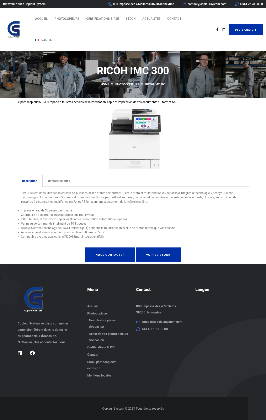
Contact (174, 19)
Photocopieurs (66, 19)
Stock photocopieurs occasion (101, 365)
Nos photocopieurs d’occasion (102, 323)
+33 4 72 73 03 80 (251, 4)
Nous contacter (110, 254)
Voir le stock (158, 254)
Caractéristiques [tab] (59, 181)
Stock (130, 19)
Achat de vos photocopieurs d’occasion (108, 337)
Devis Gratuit (245, 29)
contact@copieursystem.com (207, 4)
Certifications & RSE (102, 19)
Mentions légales (99, 375)
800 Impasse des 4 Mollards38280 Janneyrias (156, 309)
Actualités (151, 19)
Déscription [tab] (29, 181)
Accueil (41, 19)
